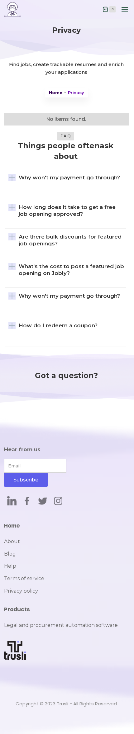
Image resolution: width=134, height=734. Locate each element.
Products (17, 609)
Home (55, 92)
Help (10, 566)
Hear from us (22, 449)
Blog (10, 554)
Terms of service (24, 578)
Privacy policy (21, 591)
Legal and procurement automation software (61, 625)
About (12, 541)
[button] (109, 9)
